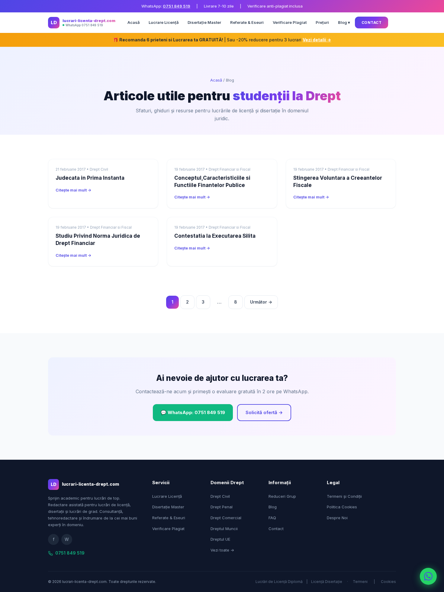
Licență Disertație (326, 581)
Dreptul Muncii (224, 528)
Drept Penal (222, 506)
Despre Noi (337, 517)
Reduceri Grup (282, 496)
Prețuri (322, 22)
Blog (273, 506)
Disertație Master (204, 22)
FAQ (272, 517)
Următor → (261, 301)
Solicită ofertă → (264, 412)
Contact (372, 22)
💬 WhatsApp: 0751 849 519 (193, 412)
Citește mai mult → (73, 190)
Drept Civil (220, 496)
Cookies (388, 581)
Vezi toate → (222, 550)
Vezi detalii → (317, 39)
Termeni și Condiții (344, 496)
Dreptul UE (220, 539)
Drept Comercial (226, 517)
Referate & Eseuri (247, 22)
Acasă (133, 22)
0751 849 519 (176, 6)
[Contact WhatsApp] (428, 576)
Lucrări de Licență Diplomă (279, 581)
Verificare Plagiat (290, 22)
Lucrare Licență (164, 22)
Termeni (360, 581)
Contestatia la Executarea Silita (215, 236)
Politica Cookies (342, 506)
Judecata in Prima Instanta (90, 178)
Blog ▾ (344, 22)
